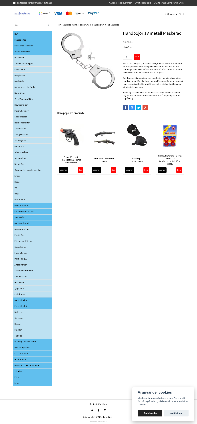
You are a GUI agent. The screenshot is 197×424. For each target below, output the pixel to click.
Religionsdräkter (22, 122)
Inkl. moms (170, 14)
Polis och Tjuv (20, 258)
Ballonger (18, 312)
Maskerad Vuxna (70, 25)
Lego (16, 383)
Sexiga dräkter (21, 134)
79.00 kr (137, 161)
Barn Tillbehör (21, 300)
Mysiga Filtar (20, 39)
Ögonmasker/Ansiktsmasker (27, 170)
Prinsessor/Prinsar (23, 241)
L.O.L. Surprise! (21, 353)
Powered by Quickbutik (98, 421)
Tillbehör (18, 371)
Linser (17, 175)
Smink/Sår (19, 217)
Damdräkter (20, 164)
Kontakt (93, 404)
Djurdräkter (19, 93)
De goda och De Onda (24, 87)
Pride (16, 377)
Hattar (17, 181)
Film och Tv (19, 146)
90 (15, 187)
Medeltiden (19, 81)
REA (16, 33)
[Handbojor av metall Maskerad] (87, 60)
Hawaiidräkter (21, 104)
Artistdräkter (20, 158)
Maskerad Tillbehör (23, 45)
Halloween (19, 57)
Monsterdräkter (21, 229)
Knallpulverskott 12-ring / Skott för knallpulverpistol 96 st (169, 158)
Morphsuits (19, 75)
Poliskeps (137, 158)
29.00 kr (71, 162)
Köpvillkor (102, 404)
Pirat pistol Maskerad (104, 158)
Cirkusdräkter (20, 276)
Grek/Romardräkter (23, 99)
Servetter (18, 318)
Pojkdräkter (19, 294)
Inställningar (176, 413)
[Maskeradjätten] (22, 13)
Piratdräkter (20, 69)
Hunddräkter (20, 359)
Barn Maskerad (21, 223)
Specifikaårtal (20, 116)
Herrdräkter (20, 199)
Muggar (18, 329)
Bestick (17, 324)
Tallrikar (18, 335)
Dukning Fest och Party (25, 341)
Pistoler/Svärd (21, 205)
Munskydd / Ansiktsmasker (27, 365)
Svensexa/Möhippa (23, 63)
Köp (113, 170)
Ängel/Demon (20, 264)
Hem (60, 25)
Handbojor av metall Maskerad (106, 25)
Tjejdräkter (19, 288)
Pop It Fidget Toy (22, 347)
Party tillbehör (21, 306)
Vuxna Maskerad (22, 51)
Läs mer (63, 170)
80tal (16, 193)
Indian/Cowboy (21, 110)
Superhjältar (20, 140)
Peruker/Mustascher (24, 211)
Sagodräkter (20, 128)
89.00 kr (104, 161)
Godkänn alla (150, 413)
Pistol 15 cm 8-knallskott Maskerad (71, 158)
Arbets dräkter (21, 152)
